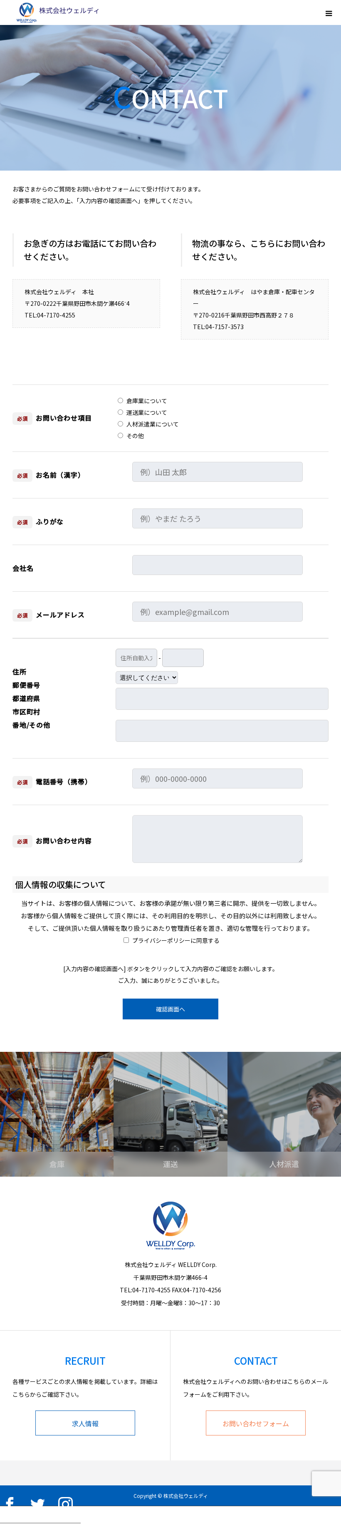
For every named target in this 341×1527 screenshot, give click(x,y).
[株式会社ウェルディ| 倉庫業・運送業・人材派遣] (56, 12)
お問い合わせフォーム (255, 1423)
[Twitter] (37, 1504)
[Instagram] (65, 1504)
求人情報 (85, 1423)
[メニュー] (328, 12)
